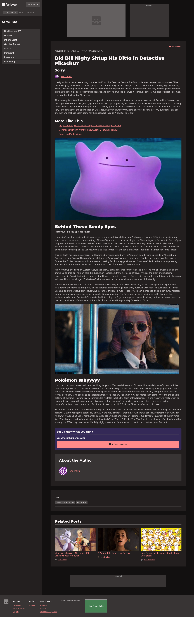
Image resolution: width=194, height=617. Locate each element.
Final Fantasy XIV (12, 31)
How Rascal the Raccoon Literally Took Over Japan (160, 554)
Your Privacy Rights (96, 606)
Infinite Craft (10, 39)
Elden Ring (9, 61)
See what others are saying (71, 438)
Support (15, 612)
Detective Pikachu (65, 502)
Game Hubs (9, 21)
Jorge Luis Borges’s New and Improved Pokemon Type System (90, 125)
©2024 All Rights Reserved (71, 600)
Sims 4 (7, 48)
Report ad (149, 5)
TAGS (57, 497)
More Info (16, 601)
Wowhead (43, 605)
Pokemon (9, 57)
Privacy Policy (18, 605)
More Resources (46, 601)
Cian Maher (62, 560)
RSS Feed (32, 605)
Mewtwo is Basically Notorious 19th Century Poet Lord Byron (72, 554)
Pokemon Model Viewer (71, 134)
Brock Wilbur (105, 557)
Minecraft (9, 52)
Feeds (31, 601)
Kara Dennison (149, 560)
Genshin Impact (12, 44)
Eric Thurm (66, 76)
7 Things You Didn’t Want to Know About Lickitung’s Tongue (89, 129)
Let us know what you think (75, 431)
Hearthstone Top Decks (48, 612)
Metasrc (43, 609)
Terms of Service (19, 609)
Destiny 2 (8, 35)
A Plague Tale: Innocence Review (114, 553)
